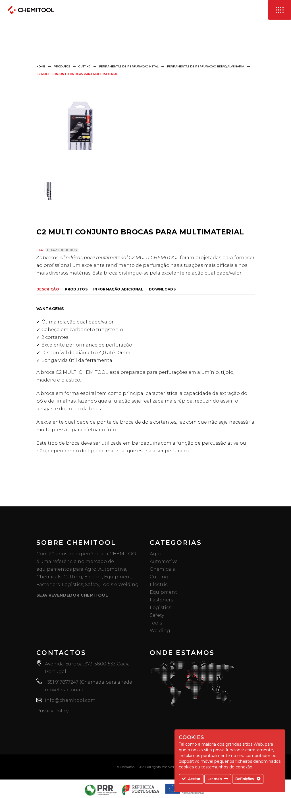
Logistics (160, 607)
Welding (160, 630)
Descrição (47, 289)
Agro (155, 553)
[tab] (50, 288)
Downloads (162, 289)
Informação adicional (118, 289)
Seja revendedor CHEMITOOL (72, 595)
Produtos (62, 66)
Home (40, 66)
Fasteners (161, 600)
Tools (156, 623)
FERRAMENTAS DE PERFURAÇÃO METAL (129, 66)
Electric (159, 584)
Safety (157, 615)
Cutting (84, 66)
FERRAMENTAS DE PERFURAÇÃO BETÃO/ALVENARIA (205, 66)
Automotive (164, 561)
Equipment (163, 592)
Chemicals (162, 569)
